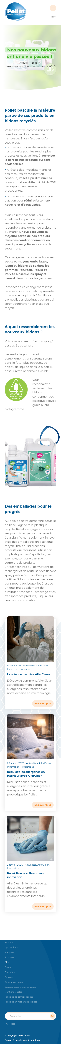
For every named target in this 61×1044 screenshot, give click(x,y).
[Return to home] (24, 11)
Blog (34, 62)
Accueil (24, 62)
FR (52, 17)
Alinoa (36, 1040)
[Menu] (53, 8)
